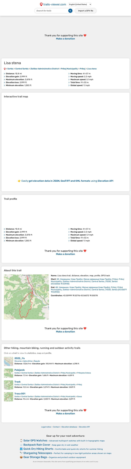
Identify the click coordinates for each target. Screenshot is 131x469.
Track (17, 381)
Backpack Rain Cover (36, 444)
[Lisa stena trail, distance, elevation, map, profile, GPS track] (26, 296)
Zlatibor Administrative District (47, 373)
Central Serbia (27, 373)
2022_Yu (19, 358)
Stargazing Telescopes (37, 453)
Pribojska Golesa (84, 373)
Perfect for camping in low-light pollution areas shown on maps (82, 453)
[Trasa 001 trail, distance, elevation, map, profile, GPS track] (8, 396)
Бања (79, 396)
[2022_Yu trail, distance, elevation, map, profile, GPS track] (8, 361)
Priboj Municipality (68, 373)
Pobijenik (19, 370)
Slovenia (17, 361)
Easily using (67, 180)
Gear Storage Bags (35, 457)
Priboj (79, 385)
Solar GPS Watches (35, 440)
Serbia (17, 373)
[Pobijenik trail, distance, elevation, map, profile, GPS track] (8, 373)
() (87, 281)
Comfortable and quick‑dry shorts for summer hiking (79, 449)
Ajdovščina (27, 361)
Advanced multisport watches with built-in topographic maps (77, 441)
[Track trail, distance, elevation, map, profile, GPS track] (8, 385)
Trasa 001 (19, 393)
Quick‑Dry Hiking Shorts (38, 448)
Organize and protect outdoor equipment (67, 457)
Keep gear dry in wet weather (65, 445)
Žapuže (37, 361)
